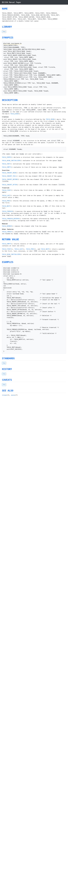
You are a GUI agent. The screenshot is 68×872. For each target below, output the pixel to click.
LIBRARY (7, 26)
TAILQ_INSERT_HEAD (9, 173)
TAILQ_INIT (6, 164)
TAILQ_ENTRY (6, 157)
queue (13, 395)
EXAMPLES (7, 262)
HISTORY (7, 369)
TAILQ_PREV (6, 201)
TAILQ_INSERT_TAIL (9, 176)
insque (4, 395)
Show (4, 31)
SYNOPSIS (7, 37)
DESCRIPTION (9, 100)
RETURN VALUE (10, 239)
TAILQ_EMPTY (6, 167)
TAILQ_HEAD (14, 114)
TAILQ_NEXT (6, 206)
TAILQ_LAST (6, 195)
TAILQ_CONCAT (7, 231)
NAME (5, 8)
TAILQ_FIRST (6, 190)
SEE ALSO (7, 390)
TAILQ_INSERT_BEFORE (10, 179)
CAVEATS (7, 379)
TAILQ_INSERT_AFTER (9, 184)
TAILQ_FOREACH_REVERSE (10, 218)
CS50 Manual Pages (12, 2)
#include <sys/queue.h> (12, 43)
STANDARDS (8, 358)
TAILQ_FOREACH (7, 211)
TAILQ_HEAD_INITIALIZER (11, 160)
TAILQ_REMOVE (7, 226)
